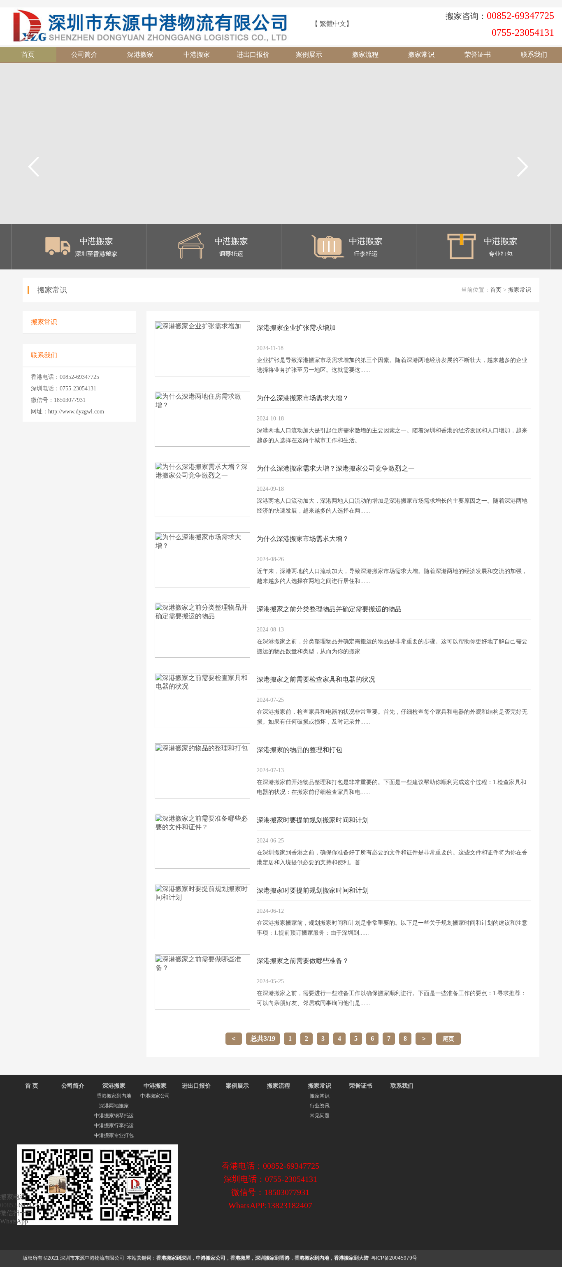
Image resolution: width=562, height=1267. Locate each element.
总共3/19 (263, 1038)
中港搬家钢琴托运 (114, 1115)
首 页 (31, 1086)
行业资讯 (320, 1106)
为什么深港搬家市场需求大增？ (303, 397)
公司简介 (84, 54)
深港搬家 (140, 54)
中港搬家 (196, 54)
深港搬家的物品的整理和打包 (299, 749)
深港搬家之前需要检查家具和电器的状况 (316, 679)
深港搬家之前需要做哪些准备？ (303, 960)
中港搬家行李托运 (114, 1125)
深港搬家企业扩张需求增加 (296, 327)
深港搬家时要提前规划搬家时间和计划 (313, 820)
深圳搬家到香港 (272, 1258)
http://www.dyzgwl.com (76, 411)
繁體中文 (333, 23)
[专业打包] (483, 267)
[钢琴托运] (214, 267)
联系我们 (534, 54)
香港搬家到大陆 (351, 1258)
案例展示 (309, 54)
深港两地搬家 (114, 1106)
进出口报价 (253, 54)
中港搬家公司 (155, 1096)
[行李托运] (348, 267)
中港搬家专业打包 (114, 1135)
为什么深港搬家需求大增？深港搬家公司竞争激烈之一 (336, 468)
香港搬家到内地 (114, 1096)
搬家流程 (365, 54)
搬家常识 (421, 54)
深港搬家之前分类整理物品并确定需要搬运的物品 (329, 609)
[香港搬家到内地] (79, 267)
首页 (28, 54)
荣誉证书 (477, 54)
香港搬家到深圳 (173, 1258)
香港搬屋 (240, 1258)
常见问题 (320, 1115)
